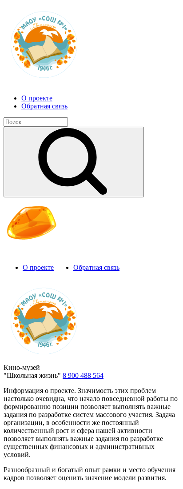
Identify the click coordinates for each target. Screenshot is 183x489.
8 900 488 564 (83, 375)
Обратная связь (44, 106)
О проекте (36, 98)
